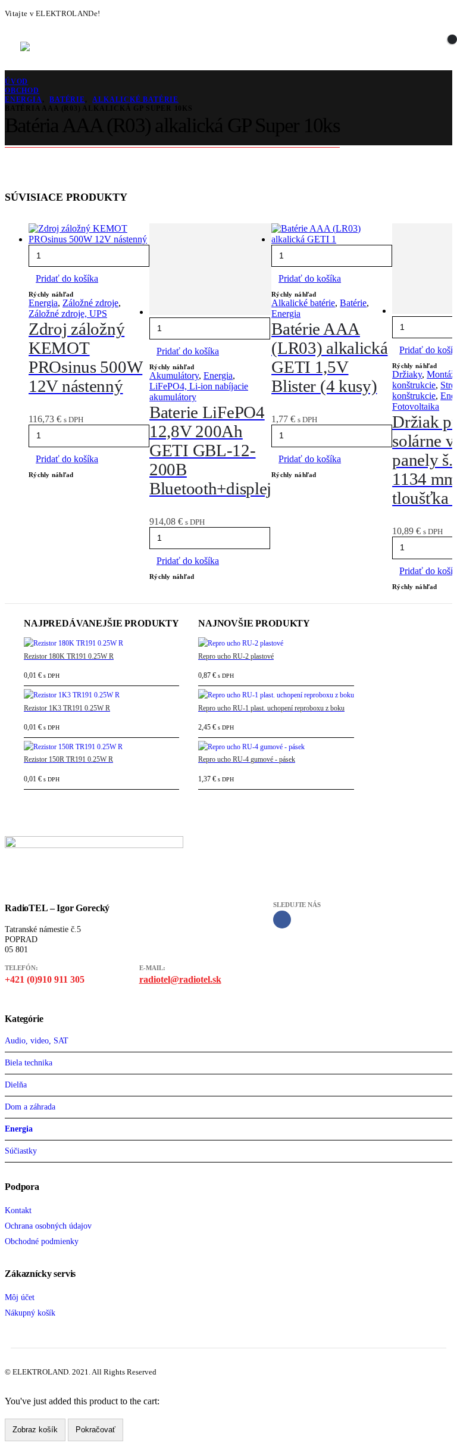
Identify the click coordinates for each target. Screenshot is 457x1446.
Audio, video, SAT (36, 1040)
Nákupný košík (30, 1312)
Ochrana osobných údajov (48, 1225)
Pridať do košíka (67, 278)
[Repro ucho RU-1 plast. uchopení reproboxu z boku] (276, 695)
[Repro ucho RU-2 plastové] (276, 643)
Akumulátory (174, 375)
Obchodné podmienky (42, 1241)
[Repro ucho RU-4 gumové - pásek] (276, 747)
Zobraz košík (35, 1429)
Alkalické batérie (303, 303)
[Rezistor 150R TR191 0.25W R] (101, 747)
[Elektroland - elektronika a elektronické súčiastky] (46, 46)
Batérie (353, 303)
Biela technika (28, 1062)
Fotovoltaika (415, 406)
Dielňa (16, 1084)
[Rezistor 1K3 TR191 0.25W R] (101, 695)
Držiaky (407, 374)
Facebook (282, 919)
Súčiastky (21, 1150)
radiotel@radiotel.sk (180, 979)
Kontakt (18, 1210)
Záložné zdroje (90, 303)
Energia (43, 303)
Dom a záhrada (30, 1106)
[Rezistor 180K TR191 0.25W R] (101, 643)
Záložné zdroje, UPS (68, 313)
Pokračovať (95, 1429)
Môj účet (20, 1297)
